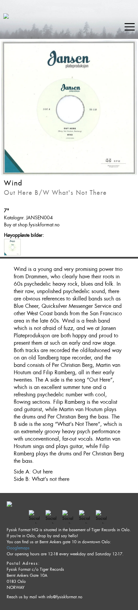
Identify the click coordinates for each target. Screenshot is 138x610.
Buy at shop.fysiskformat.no (32, 225)
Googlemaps (18, 548)
